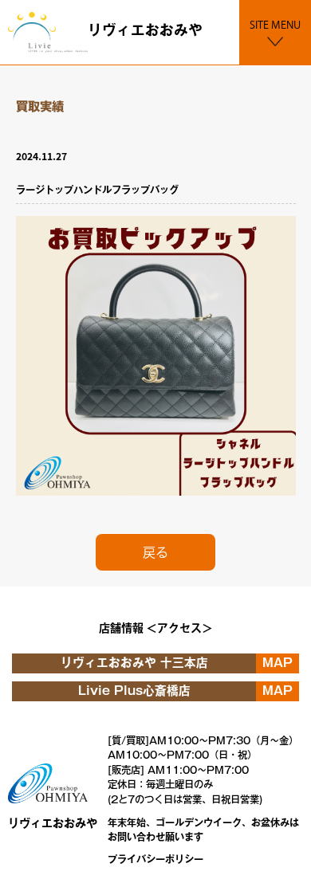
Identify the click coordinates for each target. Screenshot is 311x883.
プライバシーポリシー (155, 859)
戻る (155, 552)
